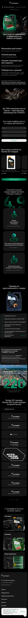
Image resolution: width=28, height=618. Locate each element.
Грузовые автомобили (20, 7)
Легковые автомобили (9, 7)
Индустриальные (14, 9)
